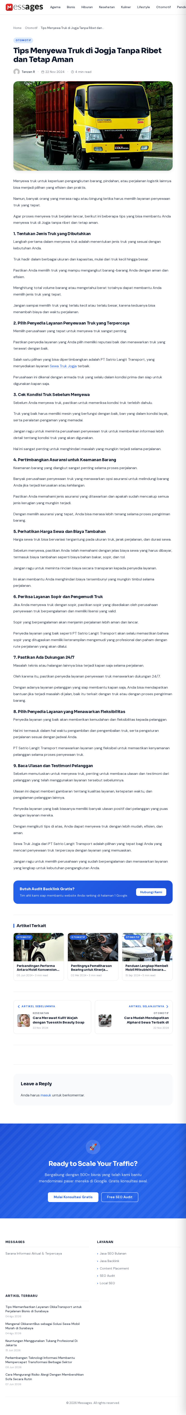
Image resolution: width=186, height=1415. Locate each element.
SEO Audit (107, 1276)
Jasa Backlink (109, 1261)
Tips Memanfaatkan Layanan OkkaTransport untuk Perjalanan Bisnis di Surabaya (43, 1309)
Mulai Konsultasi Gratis (73, 1197)
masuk (46, 1095)
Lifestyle (143, 7)
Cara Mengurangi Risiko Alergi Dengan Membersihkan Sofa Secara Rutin (44, 1376)
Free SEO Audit (119, 1197)
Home (17, 28)
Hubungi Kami (151, 892)
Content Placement (114, 1268)
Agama (55, 7)
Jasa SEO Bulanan (113, 1253)
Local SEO (107, 1283)
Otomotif (163, 7)
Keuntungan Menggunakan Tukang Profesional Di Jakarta (41, 1343)
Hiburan (87, 7)
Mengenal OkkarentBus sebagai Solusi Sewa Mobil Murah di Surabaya (42, 1326)
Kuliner (126, 7)
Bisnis (71, 7)
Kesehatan (107, 7)
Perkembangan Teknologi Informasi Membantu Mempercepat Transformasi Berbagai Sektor (40, 1360)
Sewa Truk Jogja (63, 366)
